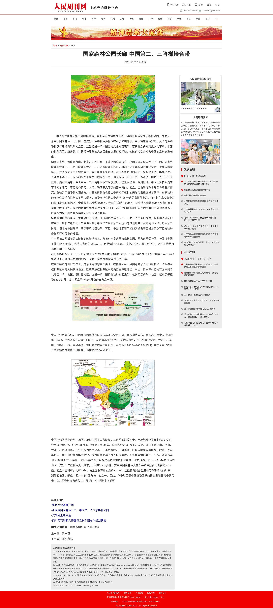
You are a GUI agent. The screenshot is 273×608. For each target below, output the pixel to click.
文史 (103, 19)
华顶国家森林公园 (63, 505)
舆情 (160, 19)
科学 (94, 19)
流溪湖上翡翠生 (61, 515)
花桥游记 (67, 538)
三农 (151, 19)
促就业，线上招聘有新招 (195, 176)
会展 (141, 19)
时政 (56, 19)
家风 (189, 19)
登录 (217, 5)
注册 (209, 5)
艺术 (113, 19)
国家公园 (64, 45)
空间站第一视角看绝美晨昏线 (197, 295)
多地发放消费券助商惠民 (195, 195)
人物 (122, 19)
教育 (132, 19)
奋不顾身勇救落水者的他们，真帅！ (200, 309)
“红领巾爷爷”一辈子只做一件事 (197, 259)
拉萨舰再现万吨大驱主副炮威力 (198, 281)
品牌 (179, 19)
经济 (75, 19)
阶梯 (96, 527)
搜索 (200, 5)
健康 (169, 19)
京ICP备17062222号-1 (154, 597)
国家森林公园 (78, 527)
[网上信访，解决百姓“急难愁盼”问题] (200, 93)
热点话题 (189, 169)
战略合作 (127, 593)
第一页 (66, 533)
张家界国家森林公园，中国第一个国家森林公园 (80, 510)
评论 (65, 19)
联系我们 (162, 593)
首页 (55, 45)
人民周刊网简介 (113, 593)
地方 (198, 19)
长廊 (90, 527)
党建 (84, 19)
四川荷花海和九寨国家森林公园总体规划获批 (79, 520)
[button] (217, 19)
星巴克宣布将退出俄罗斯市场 (197, 190)
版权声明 (151, 593)
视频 (207, 19)
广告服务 (139, 593)
